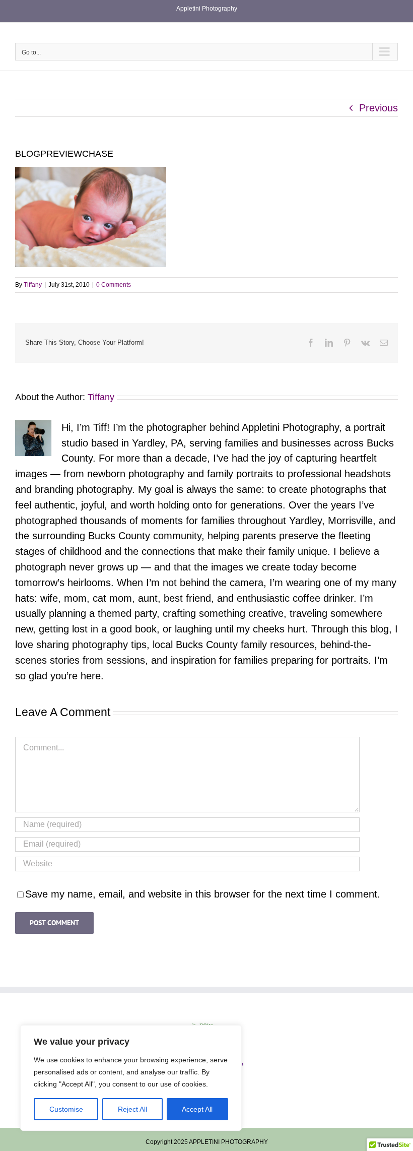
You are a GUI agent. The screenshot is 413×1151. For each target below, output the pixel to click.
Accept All (197, 1109)
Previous (378, 107)
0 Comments (113, 284)
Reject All (132, 1109)
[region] (131, 1078)
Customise (66, 1109)
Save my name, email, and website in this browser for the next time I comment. (202, 894)
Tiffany (33, 284)
